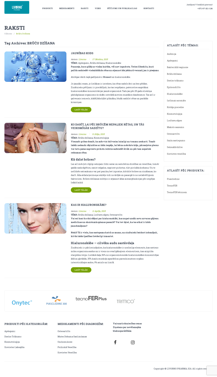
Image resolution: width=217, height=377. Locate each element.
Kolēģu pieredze (175, 107)
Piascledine (173, 179)
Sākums (8, 33)
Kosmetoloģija (174, 113)
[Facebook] (115, 342)
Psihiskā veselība (67, 347)
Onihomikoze (65, 341)
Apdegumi (172, 60)
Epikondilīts (174, 87)
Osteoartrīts (173, 133)
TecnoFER (172, 185)
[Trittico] (125, 301)
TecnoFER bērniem (177, 192)
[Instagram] (133, 342)
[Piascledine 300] (56, 301)
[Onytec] (22, 300)
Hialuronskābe (175, 93)
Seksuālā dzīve (175, 147)
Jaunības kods (82, 53)
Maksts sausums (175, 127)
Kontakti (148, 8)
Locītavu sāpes (174, 120)
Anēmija (171, 54)
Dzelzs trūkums (175, 80)
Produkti (47, 8)
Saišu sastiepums (176, 140)
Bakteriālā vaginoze (177, 67)
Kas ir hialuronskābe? (88, 205)
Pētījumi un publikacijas (122, 8)
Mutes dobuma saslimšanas (72, 336)
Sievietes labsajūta (14, 347)
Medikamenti (66, 8)
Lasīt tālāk (81, 109)
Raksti (84, 8)
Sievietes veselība (176, 153)
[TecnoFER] (91, 298)
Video (98, 8)
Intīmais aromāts (176, 100)
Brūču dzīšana (174, 73)
